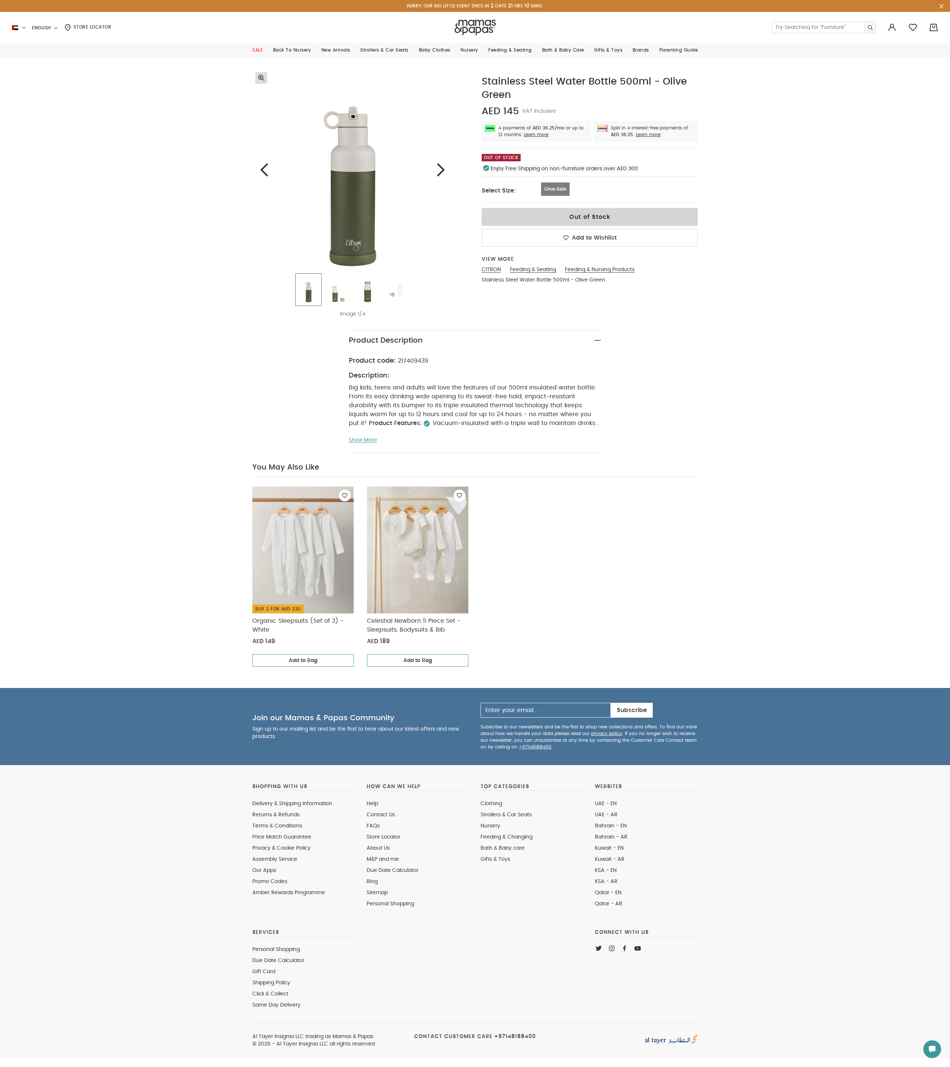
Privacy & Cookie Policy (281, 848)
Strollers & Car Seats (506, 814)
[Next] (441, 169)
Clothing (491, 803)
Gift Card (263, 971)
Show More (363, 440)
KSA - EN (606, 870)
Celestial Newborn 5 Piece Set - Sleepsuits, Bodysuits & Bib (414, 625)
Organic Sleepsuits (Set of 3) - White (298, 625)
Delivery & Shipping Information (292, 803)
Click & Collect (270, 994)
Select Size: (499, 191)
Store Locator (91, 27)
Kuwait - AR (610, 859)
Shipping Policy (271, 982)
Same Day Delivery (276, 1005)
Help (372, 803)
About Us (378, 848)
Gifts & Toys (495, 859)
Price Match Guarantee (281, 837)
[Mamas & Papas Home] (475, 27)
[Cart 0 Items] (933, 27)
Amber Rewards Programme (288, 892)
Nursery (490, 826)
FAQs (373, 826)
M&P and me (383, 859)
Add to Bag (303, 660)
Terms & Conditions (277, 826)
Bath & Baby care (503, 848)
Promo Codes (269, 881)
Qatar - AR (608, 903)
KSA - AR (606, 881)
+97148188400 (535, 747)
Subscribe (632, 710)
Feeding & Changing (507, 837)
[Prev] (264, 169)
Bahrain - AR (611, 837)
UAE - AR (606, 814)
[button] (257, 50)
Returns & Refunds (275, 814)
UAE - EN (606, 803)
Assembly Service (274, 859)
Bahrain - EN (611, 826)
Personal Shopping (390, 903)
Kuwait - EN (609, 848)
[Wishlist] (345, 495)
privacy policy (606, 733)
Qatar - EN (608, 892)
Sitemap (377, 892)
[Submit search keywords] (869, 27)
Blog (372, 881)
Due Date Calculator (393, 870)
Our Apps (264, 870)
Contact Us (381, 814)
